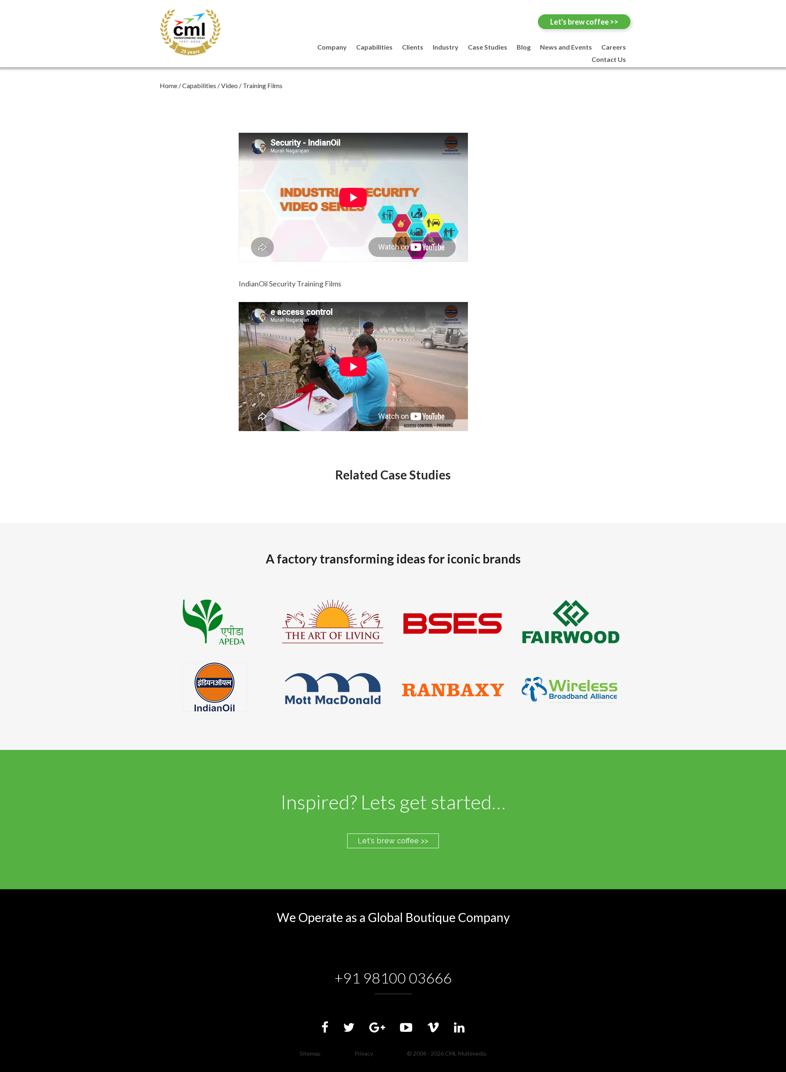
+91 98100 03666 (393, 978)
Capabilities (374, 47)
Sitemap (310, 1053)
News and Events (566, 47)
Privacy (364, 1053)
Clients (412, 47)
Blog (524, 47)
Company (332, 47)
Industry (445, 47)
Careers (613, 47)
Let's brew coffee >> (584, 21)
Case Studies (487, 47)
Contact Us (609, 59)
